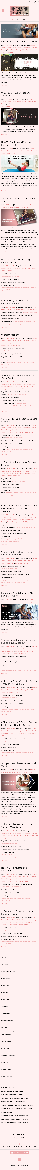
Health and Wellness (7, 1020)
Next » (6, 954)
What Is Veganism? (10, 334)
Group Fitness (5, 1006)
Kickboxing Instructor (28, 50)
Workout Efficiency (6, 1076)
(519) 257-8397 (20, 19)
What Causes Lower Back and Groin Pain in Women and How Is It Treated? (19, 508)
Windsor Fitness (6, 1069)
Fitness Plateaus (6, 996)
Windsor (3, 1066)
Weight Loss (11, 153)
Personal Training (26, 207)
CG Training (24, 77)
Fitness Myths (5, 992)
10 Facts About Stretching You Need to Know (14, 1122)
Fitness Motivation (6, 989)
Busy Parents (5, 961)
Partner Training (6, 106)
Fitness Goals (5, 985)
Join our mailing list (20, 1153)
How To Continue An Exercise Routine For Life (14, 1098)
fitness (3, 975)
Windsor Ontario (6, 1073)
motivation (4, 1027)
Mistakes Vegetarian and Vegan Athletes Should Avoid (17, 1105)
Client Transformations (8, 968)
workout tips (4, 1080)
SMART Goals (5, 1048)
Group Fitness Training (14, 50)
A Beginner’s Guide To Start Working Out (13, 1101)
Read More (4, 85)
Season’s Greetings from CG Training (19, 41)
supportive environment (8, 1055)
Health (3, 1017)
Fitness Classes (17, 47)
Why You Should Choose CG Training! (12, 1094)
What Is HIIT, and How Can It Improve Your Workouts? (17, 1108)
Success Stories (5, 1052)
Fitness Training (21, 101)
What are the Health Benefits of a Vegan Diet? (14, 1115)
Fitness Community (6, 982)
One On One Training (7, 52)
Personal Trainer (6, 1038)
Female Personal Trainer (8, 971)
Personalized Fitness (7, 1045)
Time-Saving (5, 1059)
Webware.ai (24, 1165)
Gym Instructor (5, 1013)
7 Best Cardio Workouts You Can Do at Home (14, 1119)
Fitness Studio (27, 47)
